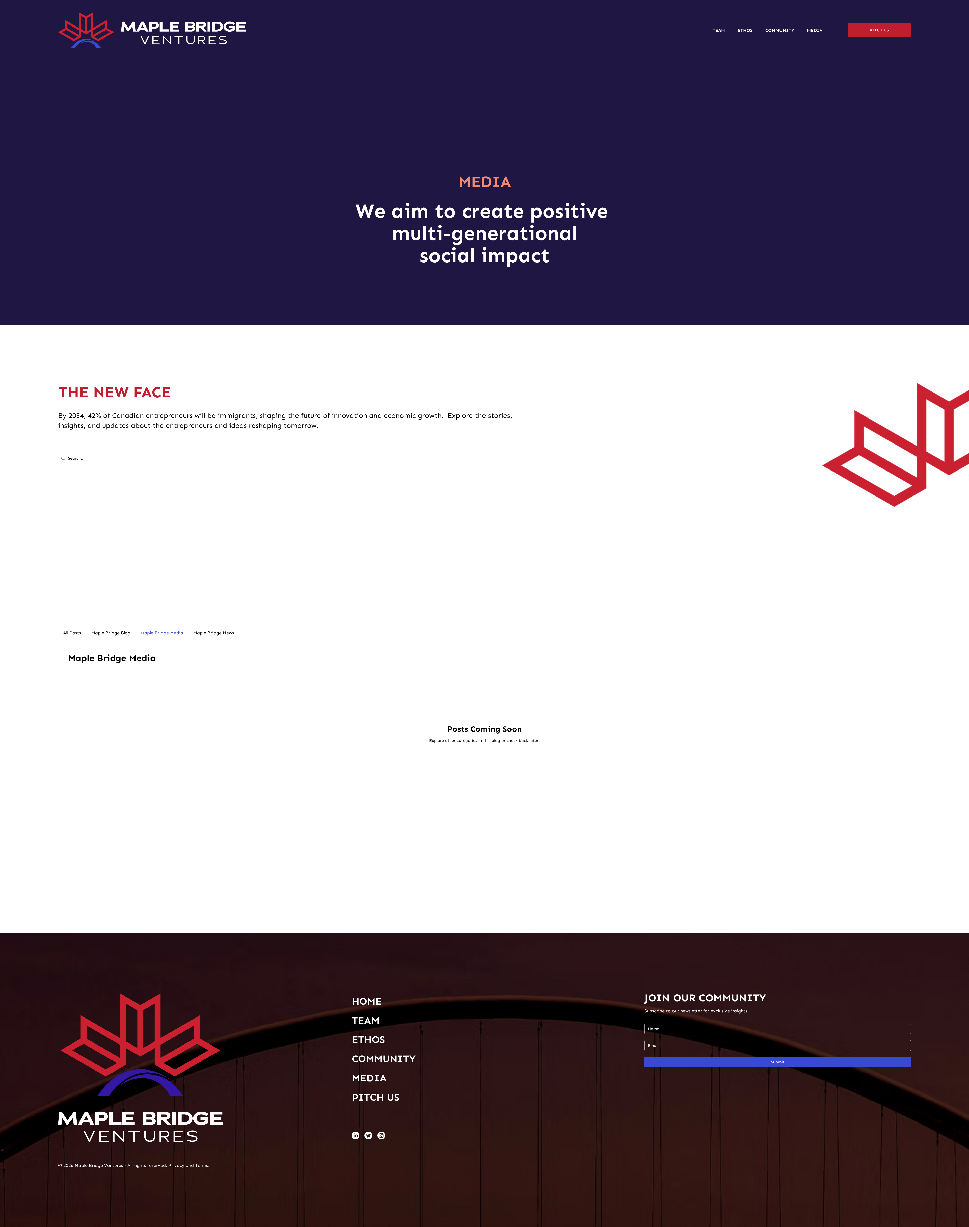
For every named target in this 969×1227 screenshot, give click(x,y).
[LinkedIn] (355, 1135)
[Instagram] (381, 1135)
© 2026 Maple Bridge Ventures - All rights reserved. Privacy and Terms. (134, 1165)
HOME (367, 1001)
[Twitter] (368, 1135)
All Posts (72, 633)
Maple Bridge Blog (110, 633)
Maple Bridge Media (162, 633)
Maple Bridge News (213, 633)
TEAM (366, 1020)
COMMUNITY (384, 1059)
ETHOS (368, 1039)
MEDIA (369, 1078)
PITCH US (375, 1097)
